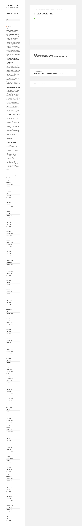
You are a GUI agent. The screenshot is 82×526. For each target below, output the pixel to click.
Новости (10, 26)
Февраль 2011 (9, 340)
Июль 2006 (8, 462)
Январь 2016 (9, 209)
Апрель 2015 (9, 229)
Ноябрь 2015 (9, 213)
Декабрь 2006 (9, 451)
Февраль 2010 (9, 367)
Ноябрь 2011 (9, 320)
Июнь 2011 (8, 331)
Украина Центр (12, 5)
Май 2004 (8, 520)
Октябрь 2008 (9, 402)
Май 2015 (8, 226)
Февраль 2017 (9, 180)
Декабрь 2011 (9, 318)
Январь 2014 (9, 262)
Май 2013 (8, 280)
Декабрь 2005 (9, 478)
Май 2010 (8, 360)
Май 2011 (8, 333)
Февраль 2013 (9, 287)
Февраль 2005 (9, 500)
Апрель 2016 (9, 202)
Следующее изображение (57, 9)
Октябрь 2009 (9, 376)
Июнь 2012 (8, 304)
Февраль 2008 (9, 420)
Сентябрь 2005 (9, 485)
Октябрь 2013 (9, 269)
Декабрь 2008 (9, 398)
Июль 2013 (8, 275)
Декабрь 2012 (9, 291)
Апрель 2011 (9, 336)
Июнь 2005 (8, 491)
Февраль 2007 (9, 447)
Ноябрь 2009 (9, 373)
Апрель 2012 (9, 309)
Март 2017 (8, 177)
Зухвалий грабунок (11, 142)
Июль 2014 (8, 249)
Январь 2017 (9, 182)
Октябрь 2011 (9, 322)
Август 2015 (9, 220)
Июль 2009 (8, 382)
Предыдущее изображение (42, 9)
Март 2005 (8, 498)
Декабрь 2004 (9, 505)
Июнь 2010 (8, 358)
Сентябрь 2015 (9, 217)
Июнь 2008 (8, 411)
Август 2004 (9, 514)
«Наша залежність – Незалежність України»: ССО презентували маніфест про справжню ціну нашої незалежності (12, 31)
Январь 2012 (9, 315)
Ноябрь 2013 (9, 266)
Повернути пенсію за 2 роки (13, 87)
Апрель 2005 (9, 496)
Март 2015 (8, 231)
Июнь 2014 (8, 251)
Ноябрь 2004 (9, 507)
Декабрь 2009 (9, 371)
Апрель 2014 (9, 255)
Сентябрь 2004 (9, 511)
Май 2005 (8, 494)
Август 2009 (9, 380)
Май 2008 (8, 413)
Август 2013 (9, 273)
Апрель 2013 (9, 282)
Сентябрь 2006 (9, 458)
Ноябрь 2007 (9, 427)
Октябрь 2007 (9, 429)
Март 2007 (8, 445)
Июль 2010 (8, 356)
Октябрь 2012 (9, 295)
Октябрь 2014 (9, 242)
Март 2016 (8, 204)
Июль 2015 (8, 222)
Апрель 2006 (9, 469)
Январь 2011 (9, 342)
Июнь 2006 (8, 465)
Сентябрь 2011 (9, 324)
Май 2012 (8, 307)
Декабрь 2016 (9, 184)
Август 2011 (9, 327)
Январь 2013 (9, 289)
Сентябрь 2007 (9, 431)
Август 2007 (9, 434)
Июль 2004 (8, 516)
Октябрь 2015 (9, 215)
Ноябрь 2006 (9, 454)
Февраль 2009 (9, 393)
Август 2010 (9, 353)
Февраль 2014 (9, 260)
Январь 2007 (9, 449)
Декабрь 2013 (9, 264)
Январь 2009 (9, 396)
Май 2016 (8, 200)
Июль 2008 (8, 409)
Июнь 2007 (8, 438)
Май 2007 (8, 440)
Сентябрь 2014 (9, 244)
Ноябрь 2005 (9, 480)
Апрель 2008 (9, 416)
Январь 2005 (9, 503)
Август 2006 (9, 460)
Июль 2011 (8, 329)
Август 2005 (9, 487)
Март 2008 (8, 418)
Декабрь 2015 (9, 211)
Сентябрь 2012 (9, 298)
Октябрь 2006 (9, 456)
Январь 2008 (9, 422)
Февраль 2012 (9, 313)
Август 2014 (9, 246)
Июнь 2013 (8, 278)
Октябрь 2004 (9, 509)
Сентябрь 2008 (9, 405)
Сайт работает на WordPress (40, 83)
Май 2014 (8, 253)
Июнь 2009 (8, 385)
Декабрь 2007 (9, 425)
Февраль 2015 (9, 233)
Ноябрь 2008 (9, 400)
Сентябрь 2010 (9, 351)
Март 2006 (8, 471)
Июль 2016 (8, 195)
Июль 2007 (8, 436)
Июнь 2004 (8, 518)
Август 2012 (9, 300)
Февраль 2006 (9, 474)
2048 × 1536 (43, 42)
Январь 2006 (9, 476)
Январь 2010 (9, 369)
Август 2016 (9, 193)
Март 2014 (8, 258)
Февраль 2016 (9, 206)
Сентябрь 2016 (9, 191)
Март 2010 (8, 364)
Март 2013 (8, 284)
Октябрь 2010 (9, 349)
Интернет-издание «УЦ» (12, 13)
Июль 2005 (8, 489)
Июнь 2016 (8, 197)
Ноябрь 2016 (9, 186)
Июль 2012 (8, 302)
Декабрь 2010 (9, 344)
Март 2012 (8, 311)
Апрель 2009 (9, 389)
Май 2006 (8, 467)
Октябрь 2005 (9, 483)
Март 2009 (8, 391)
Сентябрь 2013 (9, 271)
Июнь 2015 (8, 224)
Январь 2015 (9, 235)
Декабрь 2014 (9, 238)
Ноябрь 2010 (9, 347)
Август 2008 (9, 407)
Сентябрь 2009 (9, 378)
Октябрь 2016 (9, 189)
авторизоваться (63, 56)
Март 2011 (8, 338)
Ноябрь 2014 (9, 240)
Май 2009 (8, 387)
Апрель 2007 (9, 442)
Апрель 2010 (9, 362)
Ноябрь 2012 (9, 293)
